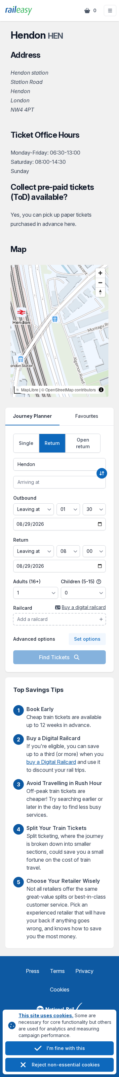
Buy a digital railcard (84, 607)
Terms (57, 971)
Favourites (86, 416)
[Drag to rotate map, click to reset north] (100, 292)
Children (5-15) (78, 581)
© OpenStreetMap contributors (68, 389)
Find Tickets (55, 657)
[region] (59, 331)
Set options (87, 639)
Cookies (59, 989)
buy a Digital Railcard (51, 762)
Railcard (22, 608)
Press (32, 971)
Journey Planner (32, 416)
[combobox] (59, 464)
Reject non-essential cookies (66, 1064)
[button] (110, 10)
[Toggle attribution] (101, 390)
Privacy (84, 971)
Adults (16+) (27, 581)
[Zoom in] (100, 273)
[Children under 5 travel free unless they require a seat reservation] (99, 582)
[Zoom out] (100, 282)
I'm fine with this (66, 1048)
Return (20, 540)
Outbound (24, 498)
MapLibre (29, 389)
